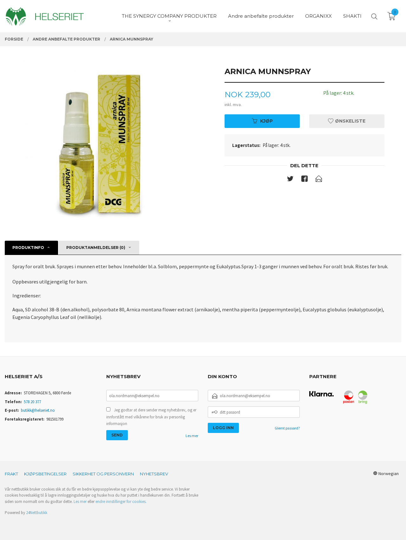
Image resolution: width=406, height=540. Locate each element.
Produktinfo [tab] (28, 247)
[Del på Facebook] (304, 180)
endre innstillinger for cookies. (121, 501)
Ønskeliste (349, 121)
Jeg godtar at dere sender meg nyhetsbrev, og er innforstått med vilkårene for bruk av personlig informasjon (151, 416)
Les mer (192, 435)
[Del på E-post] (318, 180)
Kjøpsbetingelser (45, 473)
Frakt (11, 473)
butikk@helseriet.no (38, 410)
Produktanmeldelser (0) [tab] (95, 247)
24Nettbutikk (36, 512)
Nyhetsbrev (154, 473)
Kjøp (266, 121)
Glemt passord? (287, 428)
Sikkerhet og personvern (103, 473)
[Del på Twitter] (290, 180)
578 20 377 (32, 401)
